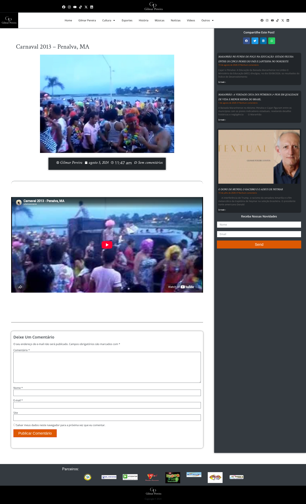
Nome (18, 388)
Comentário (21, 350)
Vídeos (191, 20)
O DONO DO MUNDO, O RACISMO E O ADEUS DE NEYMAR (250, 189)
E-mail (18, 400)
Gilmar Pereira (87, 20)
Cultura (106, 20)
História (143, 20)
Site (15, 412)
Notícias (176, 20)
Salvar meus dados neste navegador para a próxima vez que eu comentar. (60, 425)
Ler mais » (222, 82)
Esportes (127, 20)
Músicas (159, 20)
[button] (246, 40)
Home (68, 20)
